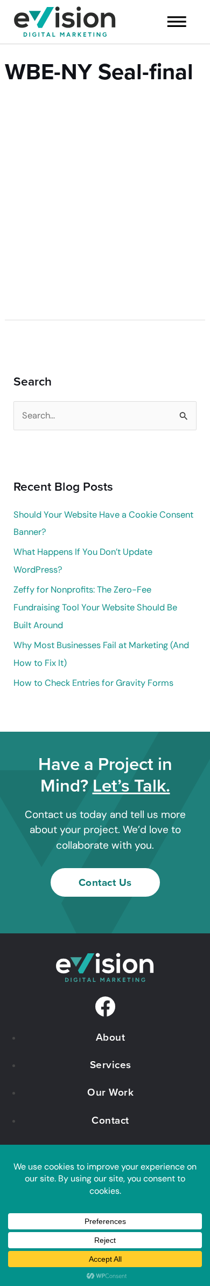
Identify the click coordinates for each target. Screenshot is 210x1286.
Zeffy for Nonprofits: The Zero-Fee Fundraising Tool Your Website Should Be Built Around (95, 607)
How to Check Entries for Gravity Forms (93, 683)
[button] (169, 23)
